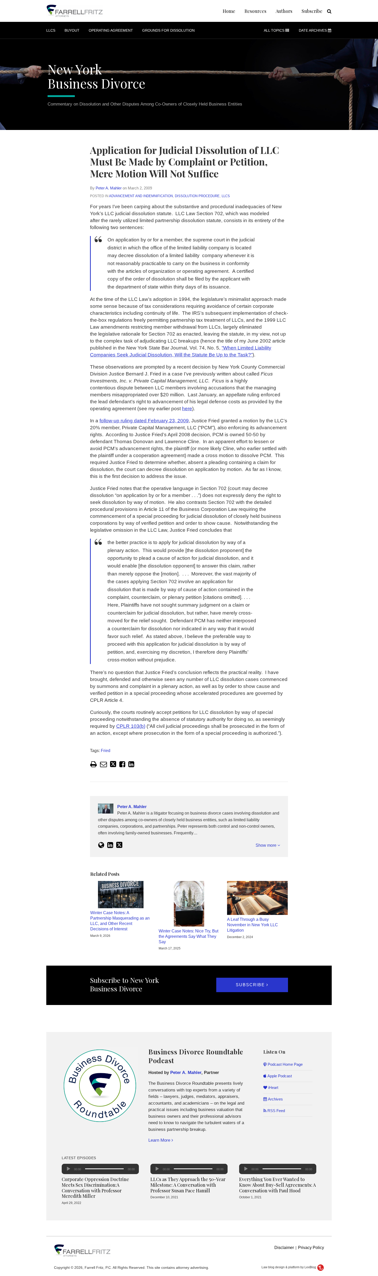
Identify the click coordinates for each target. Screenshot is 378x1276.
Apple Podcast (279, 1076)
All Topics (274, 30)
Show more (266, 845)
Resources (255, 11)
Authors (284, 11)
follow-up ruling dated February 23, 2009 (144, 420)
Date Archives (313, 30)
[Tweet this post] (113, 764)
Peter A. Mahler (109, 188)
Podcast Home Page (285, 1064)
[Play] (68, 1169)
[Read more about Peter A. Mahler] (101, 845)
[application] (100, 1169)
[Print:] (93, 764)
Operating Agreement (111, 30)
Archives (275, 1099)
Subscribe (312, 11)
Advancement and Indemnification (141, 196)
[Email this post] (103, 764)
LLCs (50, 30)
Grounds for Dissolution (168, 30)
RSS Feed (275, 1110)
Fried (105, 750)
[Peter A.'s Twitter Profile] (119, 845)
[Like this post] (122, 764)
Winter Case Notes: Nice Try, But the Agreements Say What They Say (188, 936)
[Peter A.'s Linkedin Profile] (110, 845)
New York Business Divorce (96, 76)
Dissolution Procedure (197, 196)
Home (229, 11)
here (187, 408)
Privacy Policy (311, 1247)
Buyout (72, 30)
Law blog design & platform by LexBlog (289, 1267)
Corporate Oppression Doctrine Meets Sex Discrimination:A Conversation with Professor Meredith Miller (95, 1187)
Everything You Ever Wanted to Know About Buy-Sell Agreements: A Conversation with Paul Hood (277, 1184)
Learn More (160, 1140)
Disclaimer (284, 1247)
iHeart (272, 1087)
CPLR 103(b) (130, 726)
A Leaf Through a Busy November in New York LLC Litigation (252, 924)
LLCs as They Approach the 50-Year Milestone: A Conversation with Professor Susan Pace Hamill (188, 1184)
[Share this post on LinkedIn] (131, 764)
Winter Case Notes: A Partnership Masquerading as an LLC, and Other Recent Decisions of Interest (120, 921)
